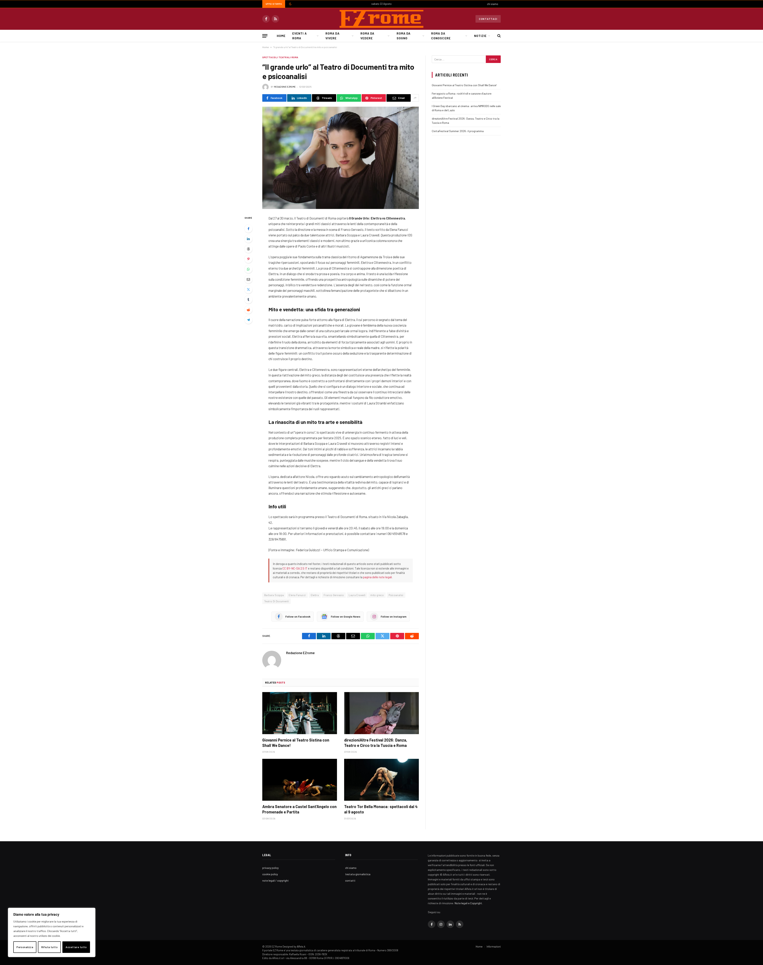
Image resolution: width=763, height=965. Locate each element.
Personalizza (24, 947)
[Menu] (264, 35)
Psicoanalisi (396, 595)
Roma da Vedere (367, 36)
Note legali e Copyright (468, 903)
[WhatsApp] (248, 269)
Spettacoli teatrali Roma (280, 57)
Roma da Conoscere (440, 36)
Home (281, 36)
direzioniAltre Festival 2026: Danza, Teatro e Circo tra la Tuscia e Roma (375, 743)
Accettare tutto (76, 947)
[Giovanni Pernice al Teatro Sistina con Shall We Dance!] (299, 713)
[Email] (248, 279)
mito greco (377, 595)
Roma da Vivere (332, 36)
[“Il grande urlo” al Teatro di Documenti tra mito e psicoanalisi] (340, 158)
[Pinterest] (248, 259)
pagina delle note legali (377, 577)
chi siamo (492, 4)
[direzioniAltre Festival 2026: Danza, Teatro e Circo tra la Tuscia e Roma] (381, 713)
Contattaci (488, 18)
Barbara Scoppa (274, 595)
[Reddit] (248, 310)
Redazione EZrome (285, 86)
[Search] (499, 35)
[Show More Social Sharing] (415, 98)
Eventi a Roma (299, 36)
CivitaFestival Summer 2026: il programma (458, 131)
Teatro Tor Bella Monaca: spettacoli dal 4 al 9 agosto (381, 809)
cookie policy (270, 874)
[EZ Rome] (381, 19)
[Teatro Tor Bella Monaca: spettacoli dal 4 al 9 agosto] (381, 780)
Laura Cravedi (357, 595)
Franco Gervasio (334, 595)
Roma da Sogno (404, 36)
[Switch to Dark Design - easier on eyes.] (290, 4)
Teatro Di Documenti (276, 601)
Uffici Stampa (274, 4)
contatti (350, 880)
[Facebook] (248, 229)
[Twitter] (248, 289)
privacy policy (270, 867)
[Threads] (248, 249)
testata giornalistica (357, 874)
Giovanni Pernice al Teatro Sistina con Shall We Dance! (295, 743)
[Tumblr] (248, 300)
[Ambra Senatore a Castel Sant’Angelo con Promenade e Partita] (299, 780)
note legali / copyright (275, 880)
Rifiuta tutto (49, 947)
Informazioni (494, 946)
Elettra (315, 595)
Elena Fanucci (297, 595)
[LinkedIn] (248, 239)
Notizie (480, 36)
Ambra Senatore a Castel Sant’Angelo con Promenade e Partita (299, 809)
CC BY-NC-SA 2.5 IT (294, 568)
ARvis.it (301, 946)
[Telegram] (248, 320)
